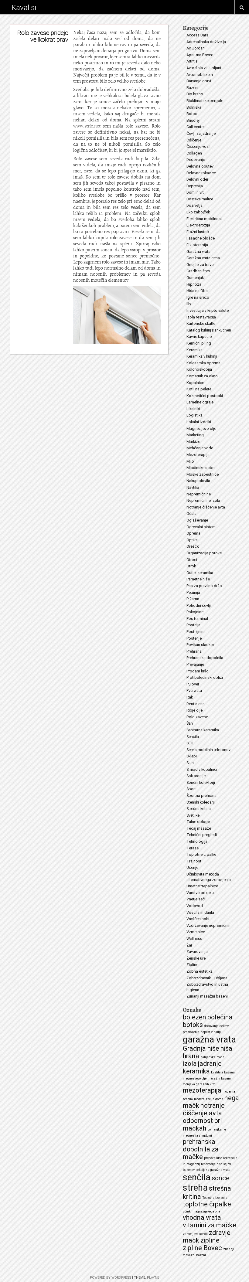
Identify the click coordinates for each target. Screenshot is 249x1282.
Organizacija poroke (204, 553)
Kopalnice (195, 382)
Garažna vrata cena (203, 258)
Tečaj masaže (198, 828)
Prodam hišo (197, 671)
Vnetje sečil (196, 899)
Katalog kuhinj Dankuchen (208, 330)
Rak (189, 697)
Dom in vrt (195, 192)
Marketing (195, 435)
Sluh (190, 762)
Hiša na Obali (198, 290)
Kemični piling (198, 343)
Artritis (192, 61)
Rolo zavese (197, 717)
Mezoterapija (198, 454)
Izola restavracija (201, 317)
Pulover (192, 684)
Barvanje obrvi (198, 81)
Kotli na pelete (198, 389)
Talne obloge (198, 821)
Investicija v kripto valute (207, 310)
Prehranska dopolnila (204, 657)
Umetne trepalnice (202, 886)
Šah (189, 723)
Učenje (192, 867)
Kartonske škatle (200, 323)
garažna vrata (209, 1039)
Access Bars (197, 35)
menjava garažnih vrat (199, 1084)
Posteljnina (196, 631)
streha (195, 1187)
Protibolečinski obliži (204, 677)
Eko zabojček (198, 212)
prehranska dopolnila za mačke (201, 1149)
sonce (221, 1178)
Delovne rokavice (201, 173)
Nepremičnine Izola (203, 500)
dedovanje (211, 1026)
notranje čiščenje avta (204, 1109)
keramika (196, 1071)
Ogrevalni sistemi (201, 527)
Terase (192, 848)
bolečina (220, 1017)
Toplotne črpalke (201, 854)
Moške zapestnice (202, 474)
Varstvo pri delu (200, 892)
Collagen (194, 153)
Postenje (194, 638)
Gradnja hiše (201, 1048)
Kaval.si (24, 7)
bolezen (194, 1017)
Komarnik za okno (202, 376)
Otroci (191, 559)
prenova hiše (213, 1158)
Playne (153, 1278)
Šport (191, 789)
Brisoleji (193, 120)
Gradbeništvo (198, 271)
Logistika (194, 415)
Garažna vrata (198, 251)
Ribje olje (194, 710)
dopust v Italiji (211, 1032)
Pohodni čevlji (198, 605)
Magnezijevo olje (201, 428)
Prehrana (194, 651)
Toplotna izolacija (214, 1198)
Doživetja (194, 205)
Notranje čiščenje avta (205, 507)
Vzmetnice (195, 932)
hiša (226, 1048)
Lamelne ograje (199, 402)
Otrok (191, 566)
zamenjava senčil (195, 1234)
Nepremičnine (198, 494)
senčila (196, 1177)
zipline (210, 1240)
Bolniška (193, 107)
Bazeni (192, 87)
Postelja (193, 625)
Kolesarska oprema (203, 363)
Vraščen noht (198, 918)
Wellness (194, 938)
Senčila (192, 736)
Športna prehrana (201, 795)
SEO (189, 743)
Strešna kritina (198, 808)
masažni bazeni (219, 1078)
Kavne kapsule (199, 336)
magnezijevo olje (194, 1078)
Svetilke (193, 815)
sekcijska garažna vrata (213, 1170)
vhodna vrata (202, 1217)
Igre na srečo (197, 297)
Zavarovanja (197, 951)
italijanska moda (212, 1057)
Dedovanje (195, 159)
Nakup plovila (198, 480)
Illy (188, 303)
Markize (193, 441)
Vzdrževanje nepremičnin (208, 925)
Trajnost (193, 861)
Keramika (194, 350)
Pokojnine (194, 612)
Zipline (192, 964)
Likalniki (193, 408)
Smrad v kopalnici (201, 769)
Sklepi (191, 756)
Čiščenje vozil (198, 146)
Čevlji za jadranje (201, 133)
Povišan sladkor (200, 644)
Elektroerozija (198, 225)
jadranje (210, 1063)
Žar (189, 945)
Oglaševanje (197, 520)
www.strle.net (87, 126)
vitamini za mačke (209, 1225)
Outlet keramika (199, 572)
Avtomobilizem (199, 74)
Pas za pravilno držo (204, 585)
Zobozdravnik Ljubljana (206, 978)
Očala (191, 513)
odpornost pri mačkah (202, 1124)
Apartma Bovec (199, 55)
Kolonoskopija (199, 369)
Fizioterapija (197, 245)
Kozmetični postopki (204, 395)
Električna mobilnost (204, 218)
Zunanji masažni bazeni (207, 996)
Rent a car (195, 704)
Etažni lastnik (197, 232)
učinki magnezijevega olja (201, 1211)
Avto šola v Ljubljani (203, 68)
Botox (191, 113)
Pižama (192, 599)
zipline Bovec (202, 1248)
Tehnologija (196, 841)
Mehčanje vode (199, 448)
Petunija (193, 592)
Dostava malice (199, 199)
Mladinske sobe (200, 467)
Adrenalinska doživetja (206, 41)
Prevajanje (195, 664)
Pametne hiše (198, 579)
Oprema (193, 533)
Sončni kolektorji (200, 782)
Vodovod (194, 905)
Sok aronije (196, 776)
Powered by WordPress (110, 1278)
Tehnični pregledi (201, 834)
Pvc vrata (194, 690)
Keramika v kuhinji (201, 356)
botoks (193, 1025)
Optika (192, 540)
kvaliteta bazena (223, 1072)
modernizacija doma (208, 1099)
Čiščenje (193, 140)
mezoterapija (202, 1090)
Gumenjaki (195, 277)
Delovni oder (197, 179)
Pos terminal (197, 618)
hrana (191, 1056)
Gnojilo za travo (200, 264)
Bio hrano (194, 94)
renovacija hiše (211, 1164)
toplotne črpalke (207, 1204)
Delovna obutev (199, 166)
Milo (190, 461)
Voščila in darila (200, 912)
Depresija (194, 186)
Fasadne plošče (200, 238)
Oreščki (193, 546)
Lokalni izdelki (198, 422)
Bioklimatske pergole (204, 100)
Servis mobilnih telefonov (208, 749)
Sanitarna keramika (202, 730)
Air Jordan (195, 48)
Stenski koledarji (200, 802)
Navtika (192, 487)
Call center (195, 126)
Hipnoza (193, 284)
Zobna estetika (199, 971)
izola (190, 1063)
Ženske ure (196, 958)
